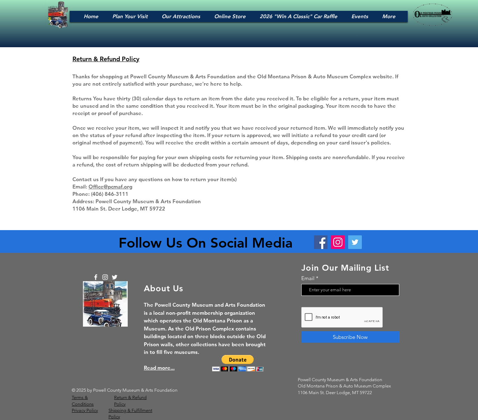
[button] (237, 363)
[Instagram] (338, 242)
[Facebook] (321, 242)
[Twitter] (355, 242)
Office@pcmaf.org (110, 186)
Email (308, 278)
